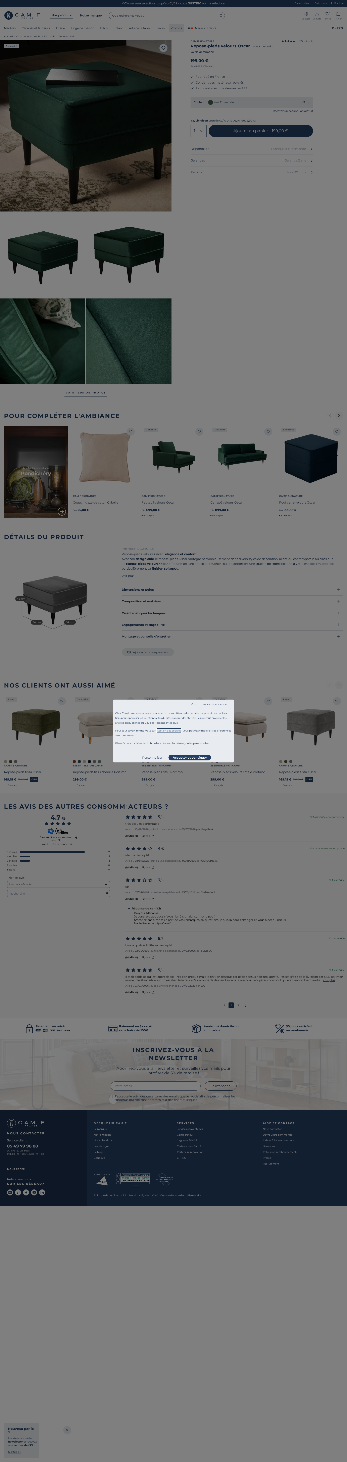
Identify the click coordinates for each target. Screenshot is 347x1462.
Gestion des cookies (169, 730)
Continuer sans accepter (209, 704)
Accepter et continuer (190, 757)
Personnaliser (152, 757)
